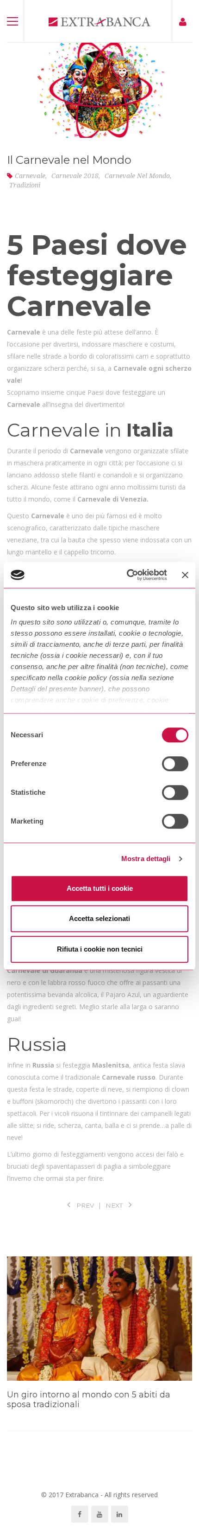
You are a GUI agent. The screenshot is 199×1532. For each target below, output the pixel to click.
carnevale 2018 (75, 175)
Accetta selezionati (99, 918)
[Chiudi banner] (185, 575)
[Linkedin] (119, 1514)
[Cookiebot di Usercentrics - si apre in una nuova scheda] (127, 575)
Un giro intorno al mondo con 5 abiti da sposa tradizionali (88, 1400)
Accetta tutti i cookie (100, 888)
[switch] (175, 763)
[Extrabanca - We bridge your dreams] (99, 21)
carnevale (30, 175)
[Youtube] (99, 1514)
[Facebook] (79, 1514)
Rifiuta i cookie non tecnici (100, 949)
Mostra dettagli (146, 859)
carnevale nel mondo (137, 175)
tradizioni (24, 184)
